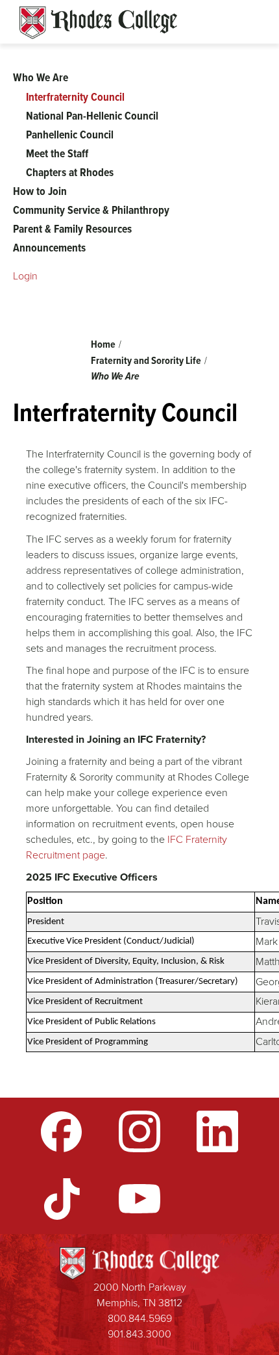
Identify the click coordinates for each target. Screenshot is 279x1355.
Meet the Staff (57, 153)
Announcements (49, 247)
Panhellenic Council (70, 134)
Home (103, 344)
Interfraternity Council (75, 96)
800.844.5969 (140, 1318)
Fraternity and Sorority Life (146, 360)
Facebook (61, 1131)
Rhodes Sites (98, 22)
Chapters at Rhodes (70, 172)
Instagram (139, 1131)
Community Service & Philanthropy (91, 209)
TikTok (61, 1199)
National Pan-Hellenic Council (92, 115)
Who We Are (115, 375)
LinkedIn (217, 1131)
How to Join (40, 191)
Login (25, 275)
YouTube (139, 1199)
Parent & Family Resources (72, 228)
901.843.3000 (139, 1333)
